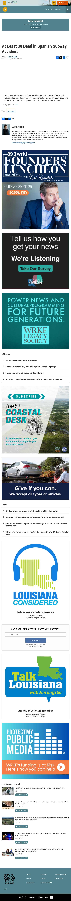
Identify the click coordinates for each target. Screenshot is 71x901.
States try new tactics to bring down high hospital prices (24, 373)
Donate (63, 3)
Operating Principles (61, 874)
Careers (43, 878)
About (28, 874)
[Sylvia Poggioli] (6, 129)
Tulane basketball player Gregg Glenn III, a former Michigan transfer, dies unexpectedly (35, 517)
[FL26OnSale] (35, 189)
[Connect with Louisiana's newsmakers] (35, 680)
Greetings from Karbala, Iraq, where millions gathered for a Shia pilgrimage (31, 367)
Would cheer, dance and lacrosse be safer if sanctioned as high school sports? (32, 511)
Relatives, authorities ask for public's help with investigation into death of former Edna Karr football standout (36, 525)
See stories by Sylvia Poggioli (23, 143)
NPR (16, 105)
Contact (28, 878)
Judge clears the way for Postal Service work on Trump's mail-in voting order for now (34, 379)
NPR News (11, 111)
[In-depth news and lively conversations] (35, 574)
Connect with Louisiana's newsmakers (35, 710)
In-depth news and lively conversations (35, 612)
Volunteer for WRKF (46, 883)
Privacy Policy (30, 883)
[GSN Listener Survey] (35, 261)
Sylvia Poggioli (12, 57)
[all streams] (68, 9)
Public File (43, 874)
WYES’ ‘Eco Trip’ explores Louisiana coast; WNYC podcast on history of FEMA (40, 788)
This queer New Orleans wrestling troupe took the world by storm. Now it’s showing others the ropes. (37, 533)
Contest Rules (59, 878)
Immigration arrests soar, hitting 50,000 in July (21, 360)
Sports (4, 505)
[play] (5, 9)
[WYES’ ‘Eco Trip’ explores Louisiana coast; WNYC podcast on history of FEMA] (8, 791)
